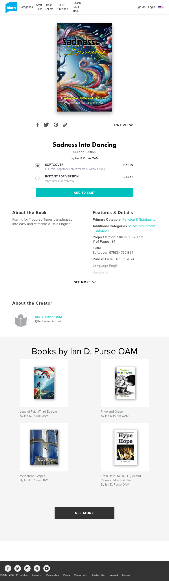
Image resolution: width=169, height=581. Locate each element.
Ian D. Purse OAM (48, 317)
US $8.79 (127, 165)
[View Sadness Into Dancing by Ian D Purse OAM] (84, 67)
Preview (123, 125)
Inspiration (101, 230)
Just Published (62, 7)
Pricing (66, 575)
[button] (160, 7)
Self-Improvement (141, 226)
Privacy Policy (81, 575)
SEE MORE (84, 513)
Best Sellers (49, 7)
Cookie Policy (98, 575)
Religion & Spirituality (138, 219)
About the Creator (32, 303)
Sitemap (126, 575)
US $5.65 (127, 177)
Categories (26, 7)
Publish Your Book (76, 7)
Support (114, 575)
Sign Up (140, 7)
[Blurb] (10, 9)
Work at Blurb (52, 575)
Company (36, 575)
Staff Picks (39, 7)
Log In (152, 7)
